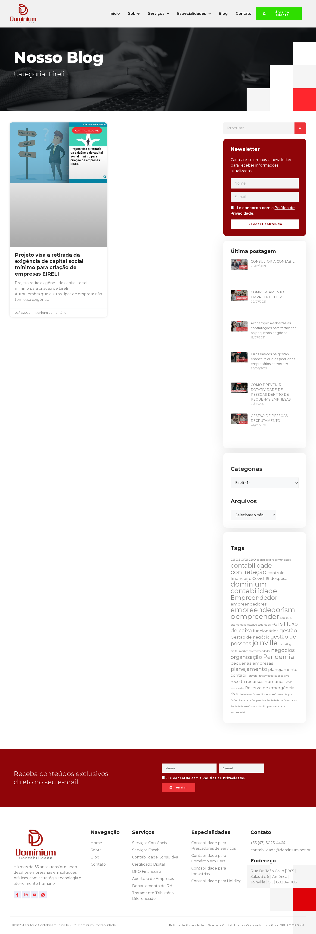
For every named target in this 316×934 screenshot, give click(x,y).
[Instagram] (26, 894)
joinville (265, 643)
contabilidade (251, 565)
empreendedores (249, 604)
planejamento (249, 669)
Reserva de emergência (269, 687)
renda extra (237, 688)
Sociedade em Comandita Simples (251, 706)
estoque (252, 624)
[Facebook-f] (17, 894)
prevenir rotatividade (260, 675)
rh (233, 693)
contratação (248, 572)
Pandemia (278, 656)
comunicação (283, 559)
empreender (257, 616)
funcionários (266, 630)
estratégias (264, 624)
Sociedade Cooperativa (252, 700)
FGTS (277, 624)
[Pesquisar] (300, 128)
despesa (279, 578)
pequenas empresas (252, 663)
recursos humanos (265, 681)
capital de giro (265, 559)
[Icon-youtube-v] (34, 894)
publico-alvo (281, 675)
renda (288, 682)
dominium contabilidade (254, 587)
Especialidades (191, 13)
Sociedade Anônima (248, 694)
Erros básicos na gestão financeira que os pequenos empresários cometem (273, 359)
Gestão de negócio (250, 637)
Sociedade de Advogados (282, 700)
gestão (288, 630)
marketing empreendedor (254, 651)
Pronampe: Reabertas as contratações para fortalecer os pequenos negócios (273, 328)
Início (115, 13)
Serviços (156, 13)
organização (246, 657)
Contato (243, 13)
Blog (223, 13)
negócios (283, 650)
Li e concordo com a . (205, 778)
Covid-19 (261, 578)
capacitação (243, 559)
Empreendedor (254, 597)
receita (238, 681)
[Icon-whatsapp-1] (43, 894)
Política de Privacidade (223, 778)
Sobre (134, 13)
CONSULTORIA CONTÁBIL (272, 261)
